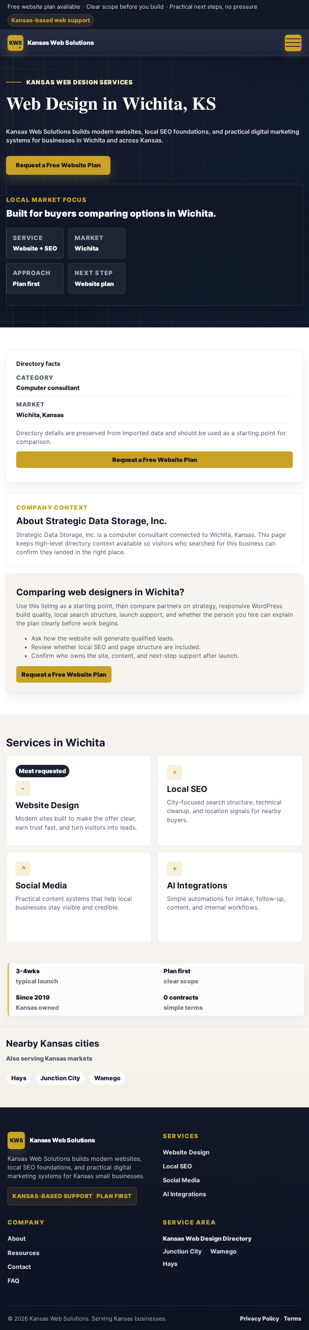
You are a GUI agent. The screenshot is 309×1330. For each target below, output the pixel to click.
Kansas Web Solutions (61, 42)
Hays (18, 1078)
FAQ (14, 1280)
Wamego (107, 1078)
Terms (292, 1318)
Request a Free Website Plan (58, 165)
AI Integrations (184, 1194)
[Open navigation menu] (293, 43)
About (17, 1238)
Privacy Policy (259, 1318)
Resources (24, 1253)
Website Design (186, 1152)
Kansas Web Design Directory (207, 1238)
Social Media (181, 1180)
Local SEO (177, 1166)
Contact (19, 1266)
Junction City (60, 1078)
